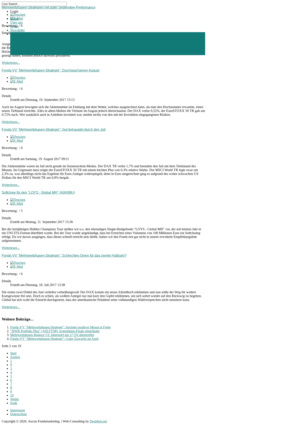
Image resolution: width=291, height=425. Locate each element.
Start (13, 353)
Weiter (14, 399)
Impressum (17, 410)
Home (14, 18)
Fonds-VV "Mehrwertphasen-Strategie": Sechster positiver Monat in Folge (60, 327)
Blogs (14, 34)
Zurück (15, 357)
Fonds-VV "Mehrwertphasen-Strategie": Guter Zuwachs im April (54, 339)
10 (12, 395)
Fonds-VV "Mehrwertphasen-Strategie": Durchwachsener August (50, 70)
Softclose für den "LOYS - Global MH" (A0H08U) (38, 192)
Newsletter (17, 30)
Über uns (16, 22)
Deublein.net (98, 421)
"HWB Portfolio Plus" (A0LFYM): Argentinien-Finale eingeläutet (54, 331)
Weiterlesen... (11, 62)
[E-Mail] (16, 81)
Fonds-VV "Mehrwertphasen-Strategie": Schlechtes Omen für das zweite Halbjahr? (64, 255)
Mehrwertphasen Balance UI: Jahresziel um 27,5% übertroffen (52, 335)
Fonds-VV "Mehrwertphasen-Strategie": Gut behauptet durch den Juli (54, 129)
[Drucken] (17, 77)
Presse (14, 26)
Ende (13, 403)
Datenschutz (18, 414)
